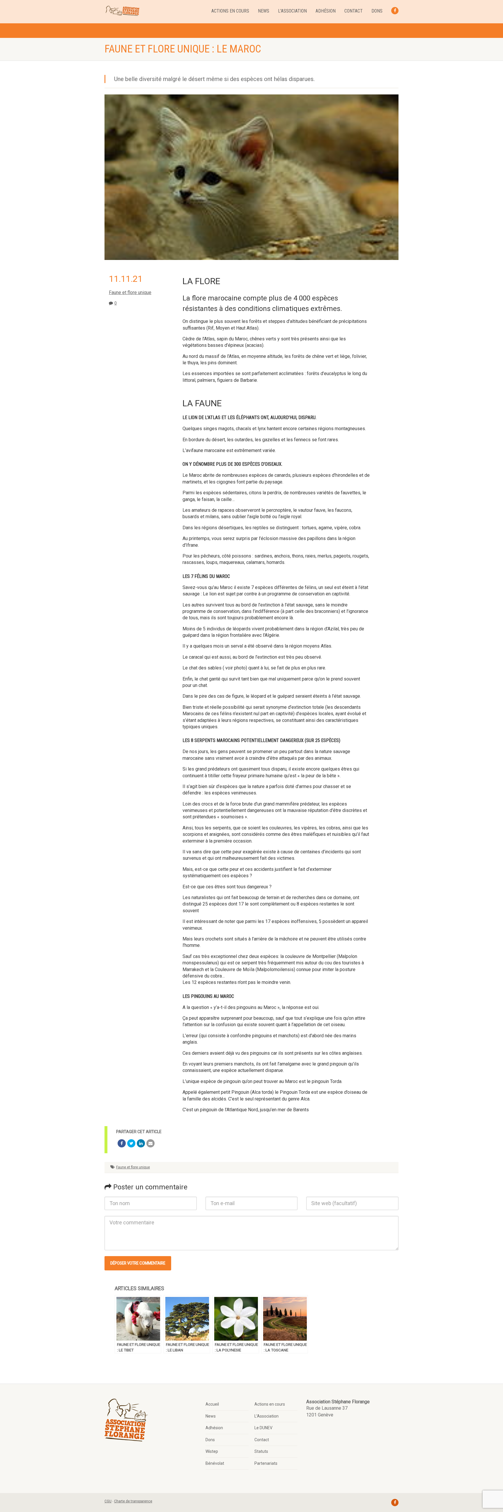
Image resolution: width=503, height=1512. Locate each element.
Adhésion (326, 11)
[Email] (150, 1143)
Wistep (212, 1451)
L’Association (292, 11)
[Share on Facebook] (122, 1143)
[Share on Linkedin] (141, 1143)
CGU (108, 1501)
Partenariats (265, 1463)
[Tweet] (131, 1143)
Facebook (394, 10)
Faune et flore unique (130, 292)
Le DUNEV (263, 1427)
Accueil (212, 1404)
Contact (353, 11)
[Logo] (122, 11)
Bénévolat (215, 1463)
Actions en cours (230, 11)
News (263, 11)
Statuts (261, 1451)
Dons (376, 11)
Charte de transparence (133, 1501)
